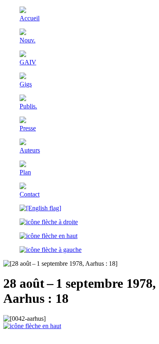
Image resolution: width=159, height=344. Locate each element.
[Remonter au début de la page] (32, 325)
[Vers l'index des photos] (48, 235)
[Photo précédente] (51, 249)
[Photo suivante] (49, 221)
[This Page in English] (40, 208)
